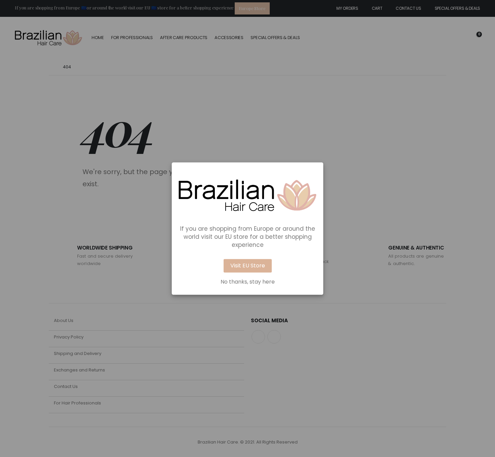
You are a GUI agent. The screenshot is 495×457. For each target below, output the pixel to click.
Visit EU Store (247, 265)
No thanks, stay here (248, 282)
